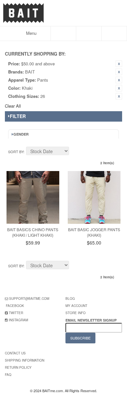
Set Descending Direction (75, 152)
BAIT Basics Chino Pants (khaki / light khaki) (32, 232)
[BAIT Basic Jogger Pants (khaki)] (94, 197)
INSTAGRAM (18, 320)
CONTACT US (15, 353)
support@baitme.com (29, 298)
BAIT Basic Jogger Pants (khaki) (94, 232)
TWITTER (16, 313)
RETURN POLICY (18, 367)
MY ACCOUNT (76, 305)
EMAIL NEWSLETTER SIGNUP (91, 320)
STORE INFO (75, 313)
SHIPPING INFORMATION (24, 360)
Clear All (13, 106)
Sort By (15, 151)
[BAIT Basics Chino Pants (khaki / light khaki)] (33, 197)
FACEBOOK (15, 305)
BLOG (70, 298)
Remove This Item (119, 63)
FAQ (8, 374)
